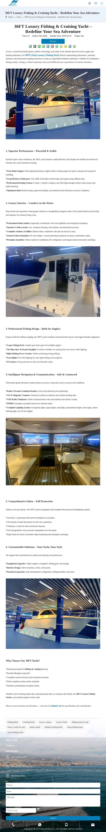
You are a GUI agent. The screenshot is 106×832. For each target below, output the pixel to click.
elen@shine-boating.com (22, 766)
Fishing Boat (12, 722)
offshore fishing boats (53, 727)
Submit (53, 818)
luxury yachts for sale (16, 727)
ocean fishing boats (15, 732)
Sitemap (79, 829)
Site (82, 36)
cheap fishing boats (75, 727)
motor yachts (35, 727)
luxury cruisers (45, 722)
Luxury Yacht (61, 722)
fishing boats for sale (80, 722)
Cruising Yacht (29, 722)
